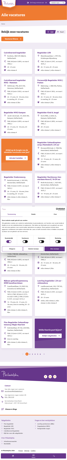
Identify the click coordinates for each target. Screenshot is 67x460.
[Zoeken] (63, 2)
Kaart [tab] (62, 32)
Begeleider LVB (8, 426)
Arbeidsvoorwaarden (10, 441)
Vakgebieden (6, 420)
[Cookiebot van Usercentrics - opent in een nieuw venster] (57, 209)
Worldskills (7, 443)
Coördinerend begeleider (11, 431)
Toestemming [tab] (11, 214)
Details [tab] (33, 214)
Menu (33, 457)
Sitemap (26, 450)
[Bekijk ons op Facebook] (45, 376)
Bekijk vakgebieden (49, 336)
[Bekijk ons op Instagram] (54, 376)
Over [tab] (55, 214)
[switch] (25, 241)
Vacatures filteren (11, 39)
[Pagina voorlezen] (46, 2)
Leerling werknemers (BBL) (45, 424)
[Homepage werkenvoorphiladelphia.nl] (16, 374)
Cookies (33, 450)
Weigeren (12, 249)
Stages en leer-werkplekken (45, 420)
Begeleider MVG (9, 428)
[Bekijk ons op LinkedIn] (50, 376)
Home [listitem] (3, 24)
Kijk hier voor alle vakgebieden (13, 433)
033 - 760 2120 (9, 397)
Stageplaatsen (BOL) (43, 426)
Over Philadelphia (7, 438)
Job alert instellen (16, 158)
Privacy (20, 450)
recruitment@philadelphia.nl (13, 391)
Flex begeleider (9, 424)
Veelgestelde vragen (43, 428)
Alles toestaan (54, 249)
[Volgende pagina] (43, 354)
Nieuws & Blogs (11, 409)
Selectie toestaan (33, 249)
